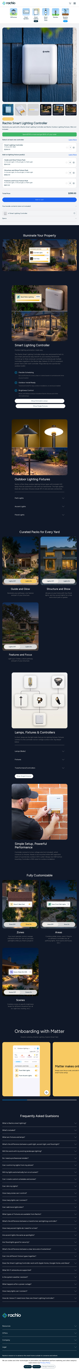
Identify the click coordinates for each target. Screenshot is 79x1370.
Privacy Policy (45, 1363)
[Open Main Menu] (75, 3)
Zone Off (12, 924)
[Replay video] (46, 1092)
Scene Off (12, 992)
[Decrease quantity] (67, 147)
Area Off (50, 924)
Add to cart (39, 200)
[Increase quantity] (74, 147)
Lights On (28, 581)
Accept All (28, 1366)
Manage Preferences (48, 1366)
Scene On (28, 992)
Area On (66, 924)
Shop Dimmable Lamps (39, 401)
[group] (39, 1071)
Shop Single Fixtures (40, 406)
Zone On (28, 924)
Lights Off (12, 581)
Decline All (36, 1366)
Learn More (73, 140)
